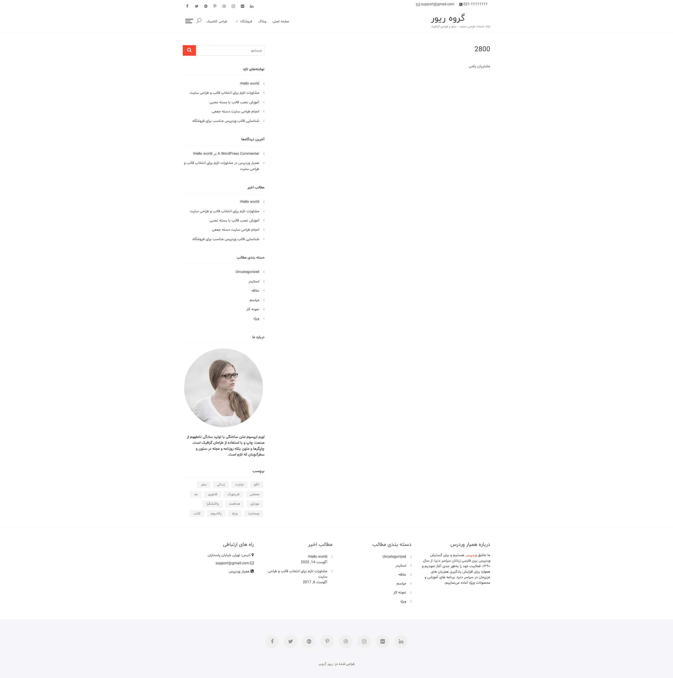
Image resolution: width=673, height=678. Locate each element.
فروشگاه (246, 21)
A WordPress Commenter (238, 153)
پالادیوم (216, 513)
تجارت (239, 484)
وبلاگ (262, 21)
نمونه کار (252, 309)
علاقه (255, 290)
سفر (204, 484)
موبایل (254, 503)
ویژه (256, 318)
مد (196, 494)
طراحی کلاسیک (216, 21)
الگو (256, 484)
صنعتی (254, 494)
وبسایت (253, 513)
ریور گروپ (325, 664)
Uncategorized (247, 272)
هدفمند (234, 503)
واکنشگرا (213, 503)
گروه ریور (448, 18)
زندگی (221, 484)
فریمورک (233, 494)
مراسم (254, 300)
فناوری (212, 494)
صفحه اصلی (281, 21)
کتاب (197, 513)
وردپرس (471, 555)
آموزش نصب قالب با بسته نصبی (234, 102)
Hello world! (249, 83)
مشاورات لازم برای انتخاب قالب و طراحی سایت (224, 92)
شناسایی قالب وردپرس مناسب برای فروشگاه (225, 120)
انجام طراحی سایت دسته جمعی (235, 111)
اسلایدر (253, 281)
